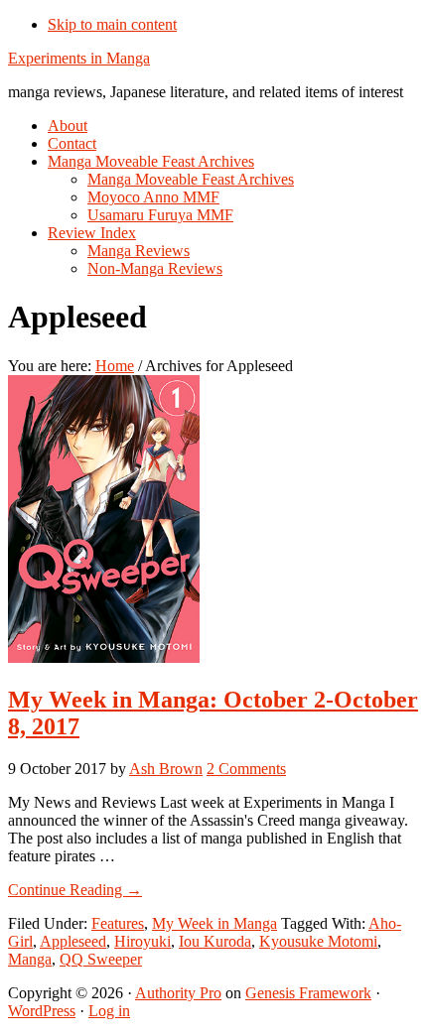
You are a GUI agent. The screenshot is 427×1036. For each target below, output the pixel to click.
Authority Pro (178, 992)
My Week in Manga (214, 923)
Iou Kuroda (215, 941)
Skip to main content (112, 24)
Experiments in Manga (79, 58)
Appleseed (73, 941)
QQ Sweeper (101, 959)
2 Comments (246, 768)
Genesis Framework (308, 992)
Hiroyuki (142, 941)
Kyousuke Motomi (318, 941)
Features (117, 923)
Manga (30, 959)
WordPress (41, 1010)
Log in (109, 1010)
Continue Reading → (75, 889)
